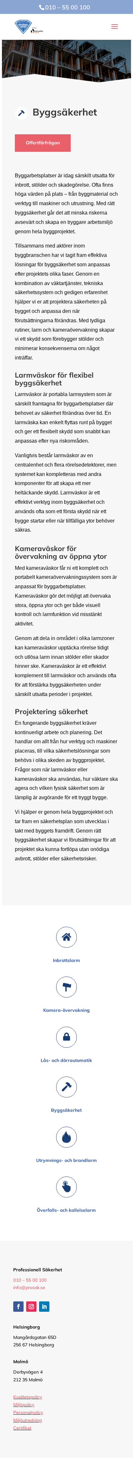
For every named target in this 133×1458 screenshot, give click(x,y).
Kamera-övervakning (66, 1010)
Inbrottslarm (66, 960)
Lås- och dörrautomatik (66, 1060)
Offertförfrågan (43, 143)
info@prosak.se (29, 1287)
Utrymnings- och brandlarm (66, 1160)
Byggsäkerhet (66, 1110)
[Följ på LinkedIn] (44, 1306)
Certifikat (22, 1427)
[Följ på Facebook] (18, 1306)
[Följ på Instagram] (31, 1306)
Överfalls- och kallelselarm (66, 1210)
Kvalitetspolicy (27, 1396)
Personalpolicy (28, 1412)
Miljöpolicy (23, 1404)
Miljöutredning (27, 1420)
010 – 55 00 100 (29, 1280)
